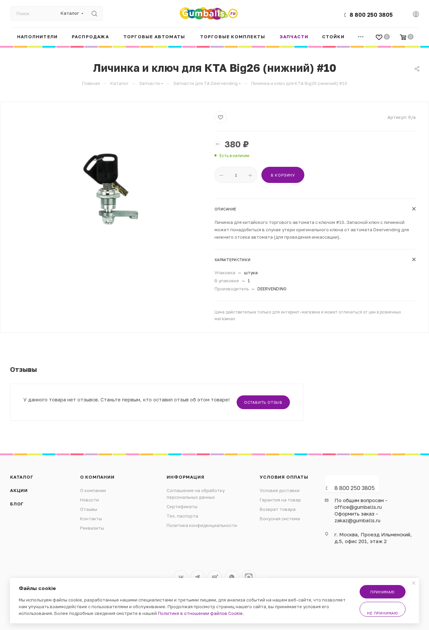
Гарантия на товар (280, 499)
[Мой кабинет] (416, 15)
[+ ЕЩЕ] (361, 37)
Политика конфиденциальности (202, 525)
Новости (89, 499)
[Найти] (94, 13)
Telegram (197, 577)
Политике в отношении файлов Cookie (200, 613)
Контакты (91, 518)
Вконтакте (180, 577)
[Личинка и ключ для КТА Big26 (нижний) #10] (107, 186)
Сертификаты (182, 506)
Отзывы (88, 509)
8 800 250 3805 (371, 14)
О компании (97, 477)
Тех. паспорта (182, 516)
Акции (19, 490)
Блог (17, 503)
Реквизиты (92, 528)
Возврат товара (278, 509)
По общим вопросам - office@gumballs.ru (360, 503)
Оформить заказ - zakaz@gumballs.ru (357, 517)
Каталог (22, 477)
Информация (185, 477)
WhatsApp (232, 577)
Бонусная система (280, 518)
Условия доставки (280, 490)
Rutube (214, 577)
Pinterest (249, 577)
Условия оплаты (284, 477)
